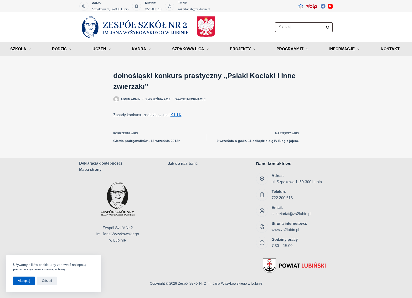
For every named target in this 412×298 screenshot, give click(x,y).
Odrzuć (47, 281)
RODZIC (59, 49)
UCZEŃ (99, 49)
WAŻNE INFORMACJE (190, 99)
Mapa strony (90, 169)
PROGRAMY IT (290, 49)
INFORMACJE (342, 49)
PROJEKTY (240, 49)
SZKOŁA (18, 49)
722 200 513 (152, 9)
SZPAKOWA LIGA (188, 49)
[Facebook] (323, 6)
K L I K (175, 115)
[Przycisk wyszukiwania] (328, 27)
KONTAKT (390, 49)
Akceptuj (24, 281)
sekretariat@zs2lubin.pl (194, 9)
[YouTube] (330, 6)
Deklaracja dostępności (100, 163)
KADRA (139, 49)
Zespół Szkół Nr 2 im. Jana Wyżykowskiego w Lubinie (220, 283)
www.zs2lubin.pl (285, 230)
